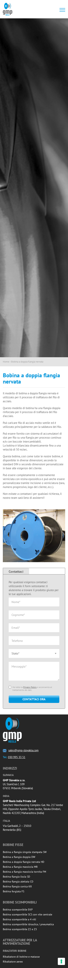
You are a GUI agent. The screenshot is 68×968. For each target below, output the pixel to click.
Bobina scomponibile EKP (18, 909)
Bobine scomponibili (20, 902)
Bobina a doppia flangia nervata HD (23, 862)
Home (6, 361)
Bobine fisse (13, 845)
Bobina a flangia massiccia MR (20, 866)
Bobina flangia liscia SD (16, 876)
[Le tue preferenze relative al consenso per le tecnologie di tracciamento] (61, 961)
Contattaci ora (34, 699)
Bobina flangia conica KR (17, 886)
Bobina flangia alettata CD (18, 881)
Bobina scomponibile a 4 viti (19, 919)
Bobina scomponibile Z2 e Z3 (20, 929)
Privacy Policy (30, 687)
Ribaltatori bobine (14, 950)
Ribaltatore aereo (13, 961)
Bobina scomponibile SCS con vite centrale (27, 914)
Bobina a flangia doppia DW (19, 857)
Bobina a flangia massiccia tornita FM (24, 871)
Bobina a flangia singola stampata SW (25, 852)
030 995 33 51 (16, 757)
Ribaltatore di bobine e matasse (21, 956)
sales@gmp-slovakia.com (23, 750)
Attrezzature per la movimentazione (20, 942)
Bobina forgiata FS (13, 891)
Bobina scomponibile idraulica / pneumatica (28, 924)
